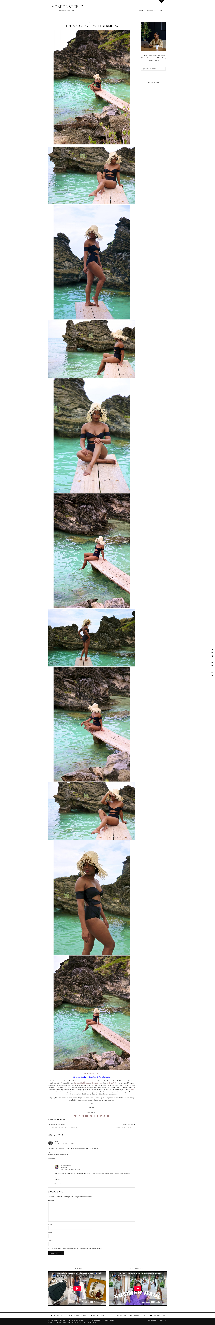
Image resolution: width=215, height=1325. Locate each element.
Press (52, 1322)
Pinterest (138, 1315)
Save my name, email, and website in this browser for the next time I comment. (77, 1248)
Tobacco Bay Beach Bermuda (91, 26)
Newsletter (61, 1322)
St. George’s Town (112, 1083)
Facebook (118, 1315)
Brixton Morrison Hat (79, 1077)
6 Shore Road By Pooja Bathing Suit (99, 1077)
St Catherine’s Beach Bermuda (62, 1126)
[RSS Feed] (104, 1116)
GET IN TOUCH (110, 1321)
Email (50, 1232)
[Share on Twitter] (60, 1120)
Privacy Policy (73, 1322)
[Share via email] (55, 1120)
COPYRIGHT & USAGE (89, 1322)
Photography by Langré (91, 1073)
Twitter (57, 1315)
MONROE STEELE (67, 6)
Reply (52, 1158)
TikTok (98, 1315)
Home (141, 10)
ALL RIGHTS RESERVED (75, 1321)
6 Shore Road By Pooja (99, 22)
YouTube (158, 1315)
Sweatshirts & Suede (125, 1126)
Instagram (78, 1315)
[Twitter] (75, 1116)
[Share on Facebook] (58, 1120)
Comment (52, 1200)
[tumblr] (97, 1116)
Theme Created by (157, 1321)
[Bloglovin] (94, 1116)
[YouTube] (86, 1116)
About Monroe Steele (94, 1321)
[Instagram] (79, 1116)
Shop (162, 10)
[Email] (108, 1116)
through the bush (97, 1083)
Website (50, 1240)
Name (50, 1224)
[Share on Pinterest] (63, 1120)
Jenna (57, 1141)
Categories (151, 10)
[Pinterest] (83, 1116)
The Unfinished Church (81, 1083)
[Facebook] (90, 1116)
